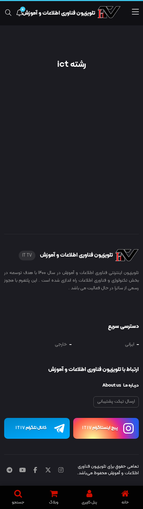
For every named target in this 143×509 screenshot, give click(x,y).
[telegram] (9, 470)
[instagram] (61, 470)
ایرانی (129, 344)
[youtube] (22, 470)
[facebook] (35, 470)
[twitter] (48, 470)
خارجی (61, 344)
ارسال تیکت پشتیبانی (116, 401)
